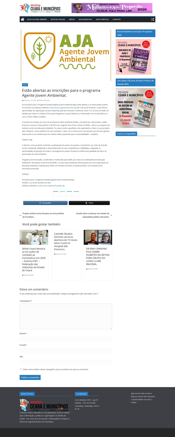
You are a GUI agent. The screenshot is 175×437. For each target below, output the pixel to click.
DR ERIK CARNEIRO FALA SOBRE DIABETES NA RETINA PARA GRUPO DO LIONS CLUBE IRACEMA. (98, 256)
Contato (117, 19)
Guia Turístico (102, 19)
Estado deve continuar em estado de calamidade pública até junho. (92, 215)
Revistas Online (58, 19)
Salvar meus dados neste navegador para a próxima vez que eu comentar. (56, 369)
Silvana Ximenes (44, 100)
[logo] (44, 400)
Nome (23, 333)
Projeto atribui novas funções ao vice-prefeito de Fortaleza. (43, 215)
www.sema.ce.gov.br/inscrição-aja (51, 185)
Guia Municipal (85, 19)
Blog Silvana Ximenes (37, 19)
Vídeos (72, 19)
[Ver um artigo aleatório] (152, 19)
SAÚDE (25, 85)
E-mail (23, 345)
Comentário (26, 301)
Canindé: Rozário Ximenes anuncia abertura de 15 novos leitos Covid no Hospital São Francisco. (65, 241)
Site (21, 356)
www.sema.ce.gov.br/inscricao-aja (63, 107)
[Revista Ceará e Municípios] (22, 19)
